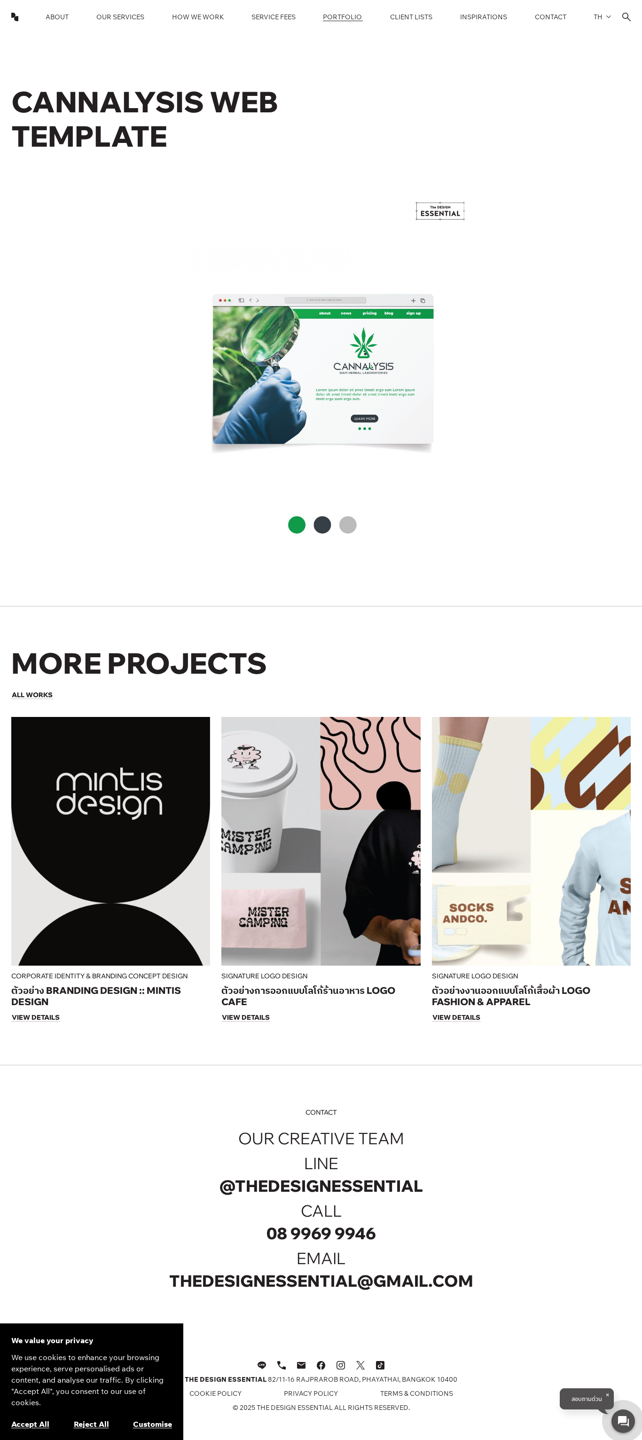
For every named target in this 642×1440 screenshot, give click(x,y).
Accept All (30, 1424)
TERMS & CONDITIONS (416, 1393)
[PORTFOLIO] (343, 17)
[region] (91, 1381)
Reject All (91, 1424)
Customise (152, 1424)
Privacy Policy (311, 1393)
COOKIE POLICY (215, 1393)
